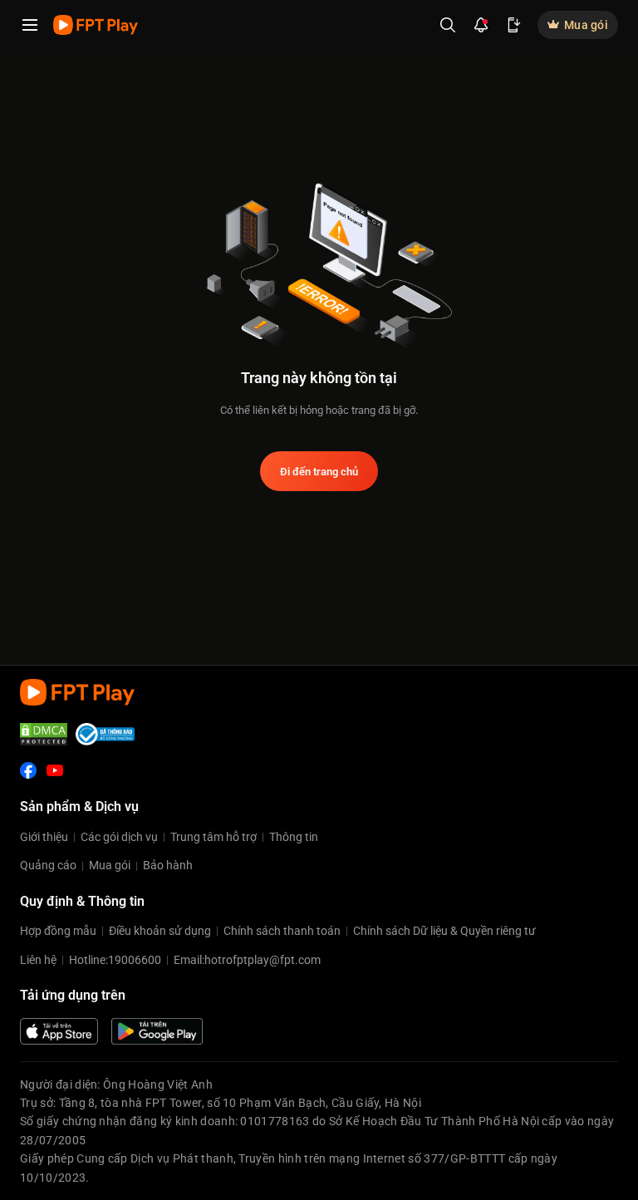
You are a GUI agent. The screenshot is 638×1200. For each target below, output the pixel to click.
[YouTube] (55, 770)
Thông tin (293, 836)
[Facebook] (28, 770)
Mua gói (109, 865)
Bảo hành (168, 865)
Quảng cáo (48, 865)
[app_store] (59, 1031)
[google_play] (157, 1031)
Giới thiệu (44, 836)
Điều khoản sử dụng (160, 930)
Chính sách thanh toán (282, 930)
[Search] (448, 25)
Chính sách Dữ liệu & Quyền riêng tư (444, 930)
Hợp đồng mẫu (58, 930)
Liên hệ (38, 959)
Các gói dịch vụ (119, 836)
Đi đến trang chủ (319, 471)
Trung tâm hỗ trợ (213, 836)
